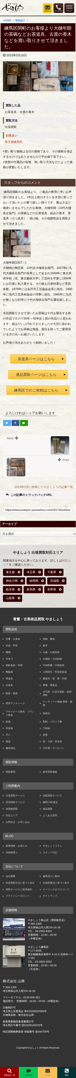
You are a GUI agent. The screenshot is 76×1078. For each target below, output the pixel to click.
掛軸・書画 (49, 639)
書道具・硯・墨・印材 (55, 678)
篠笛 (8, 741)
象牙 (45, 645)
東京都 (10, 572)
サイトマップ (50, 895)
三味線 (46, 728)
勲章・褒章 (12, 693)
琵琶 (45, 734)
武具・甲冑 (12, 645)
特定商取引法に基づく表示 (20, 882)
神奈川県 (12, 580)
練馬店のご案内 (51, 876)
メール (47, 1075)
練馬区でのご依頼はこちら (36, 390)
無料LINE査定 (50, 802)
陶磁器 (9, 672)
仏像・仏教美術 (51, 652)
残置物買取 (12, 808)
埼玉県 (31, 572)
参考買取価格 (50, 771)
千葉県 (51, 572)
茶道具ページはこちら (36, 359)
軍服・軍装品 (50, 685)
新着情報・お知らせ (16, 845)
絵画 (8, 721)
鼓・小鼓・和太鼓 (52, 741)
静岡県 (34, 580)
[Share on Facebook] (15, 423)
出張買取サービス (15, 795)
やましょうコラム (52, 845)
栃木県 (10, 589)
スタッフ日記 (50, 852)
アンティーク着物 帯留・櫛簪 (57, 703)
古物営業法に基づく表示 (56, 882)
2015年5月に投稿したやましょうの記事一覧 (44, 486)
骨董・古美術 (13, 639)
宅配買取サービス (52, 795)
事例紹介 (20, 20)
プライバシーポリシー (18, 895)
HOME (7, 20)
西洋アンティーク (15, 703)
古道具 (9, 685)
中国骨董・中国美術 (53, 665)
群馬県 (31, 589)
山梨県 (10, 598)
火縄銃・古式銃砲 (52, 658)
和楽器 (9, 728)
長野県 (51, 589)
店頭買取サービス (15, 802)
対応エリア (12, 815)
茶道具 (9, 678)
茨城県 (54, 580)
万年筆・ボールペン (53, 748)
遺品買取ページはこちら (36, 375)
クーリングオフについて (56, 889)
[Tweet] (7, 423)
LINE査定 (29, 1075)
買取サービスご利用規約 (19, 889)
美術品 (46, 713)
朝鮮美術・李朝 (14, 665)
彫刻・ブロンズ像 (52, 721)
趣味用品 (10, 748)
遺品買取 (47, 808)
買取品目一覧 (9, 1075)
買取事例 (10, 771)
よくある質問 (50, 815)
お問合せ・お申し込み (18, 822)
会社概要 (10, 876)
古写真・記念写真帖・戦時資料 (57, 693)
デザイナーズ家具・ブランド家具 (20, 713)
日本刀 (9, 658)
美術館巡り (12, 852)
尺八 (8, 734)
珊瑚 (8, 652)
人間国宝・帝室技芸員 (55, 672)
